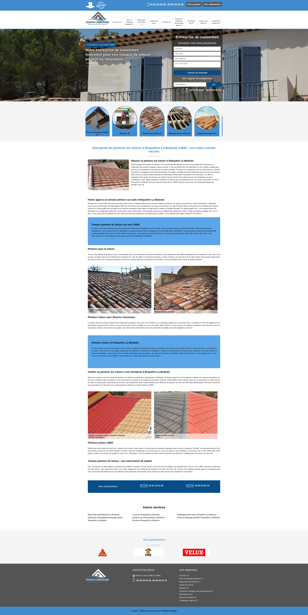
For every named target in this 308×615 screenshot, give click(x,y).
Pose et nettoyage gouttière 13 (129, 22)
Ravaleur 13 (166, 22)
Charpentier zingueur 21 (216, 22)
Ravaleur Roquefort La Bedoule (146, 520)
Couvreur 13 (117, 22)
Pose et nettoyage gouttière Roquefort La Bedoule (198, 518)
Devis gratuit (193, 4)
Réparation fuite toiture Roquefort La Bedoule (196, 515)
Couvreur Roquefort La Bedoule (146, 515)
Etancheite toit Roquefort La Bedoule (103, 515)
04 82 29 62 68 (158, 4)
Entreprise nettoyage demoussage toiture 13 (178, 22)
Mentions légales (169, 611)
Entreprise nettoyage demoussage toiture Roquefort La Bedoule (105, 519)
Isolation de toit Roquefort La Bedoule (148, 518)
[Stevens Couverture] (97, 18)
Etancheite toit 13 (191, 22)
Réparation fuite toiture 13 (142, 22)
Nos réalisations (212, 4)
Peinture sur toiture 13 (203, 22)
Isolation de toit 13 (154, 22)
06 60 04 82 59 (175, 4)
